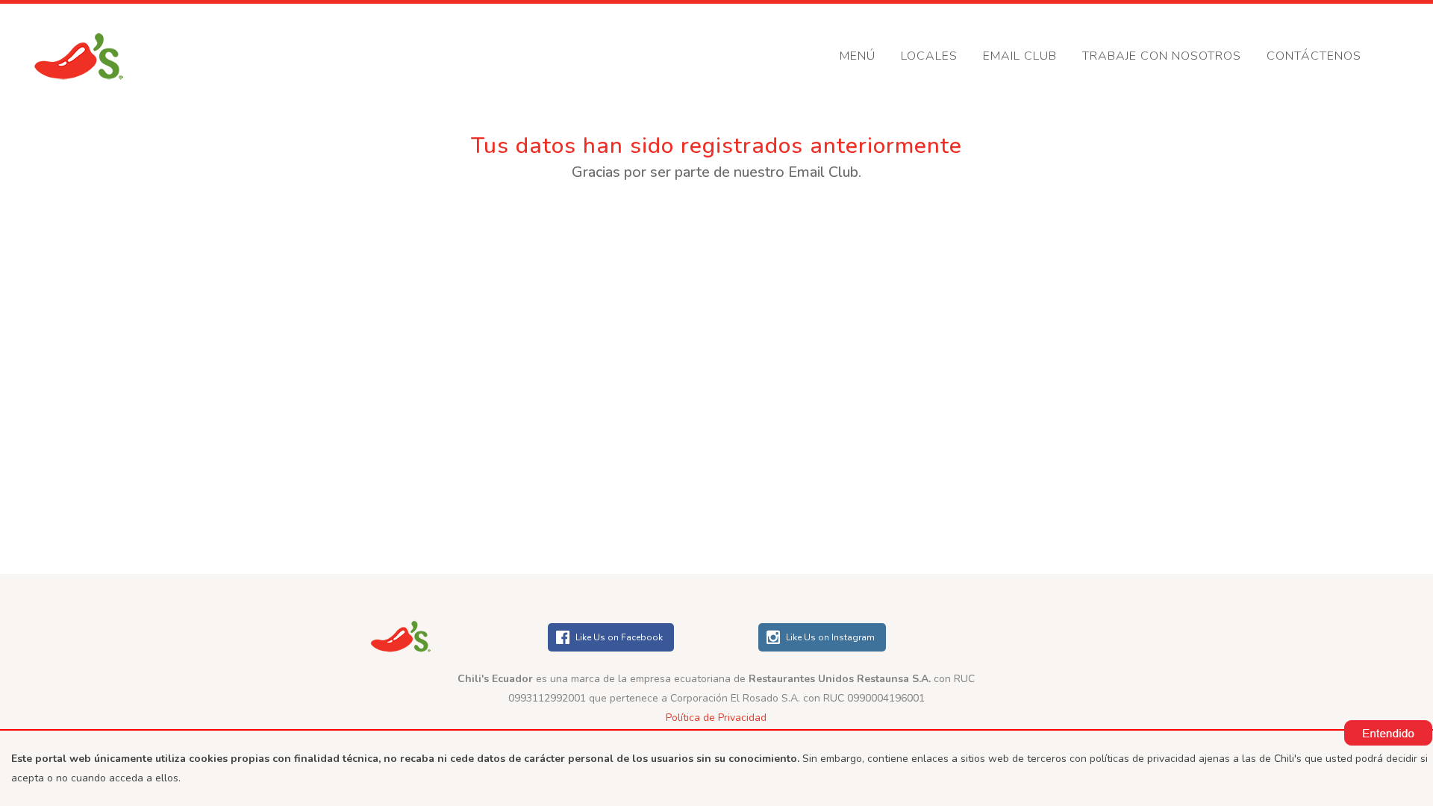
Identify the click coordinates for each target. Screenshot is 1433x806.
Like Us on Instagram (830, 637)
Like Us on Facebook (619, 637)
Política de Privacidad (716, 717)
